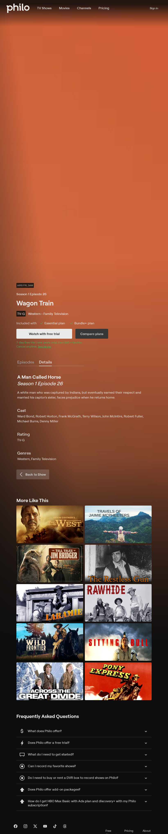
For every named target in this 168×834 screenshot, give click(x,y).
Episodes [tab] (25, 362)
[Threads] (64, 826)
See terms (44, 346)
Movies (64, 8)
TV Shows (44, 8)
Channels (84, 8)
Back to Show (35, 474)
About (147, 830)
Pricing (104, 8)
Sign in (154, 8)
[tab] (45, 362)
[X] (35, 826)
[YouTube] (45, 826)
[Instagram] (25, 826)
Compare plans (91, 334)
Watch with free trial (44, 334)
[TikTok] (54, 826)
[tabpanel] (84, 417)
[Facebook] (15, 826)
